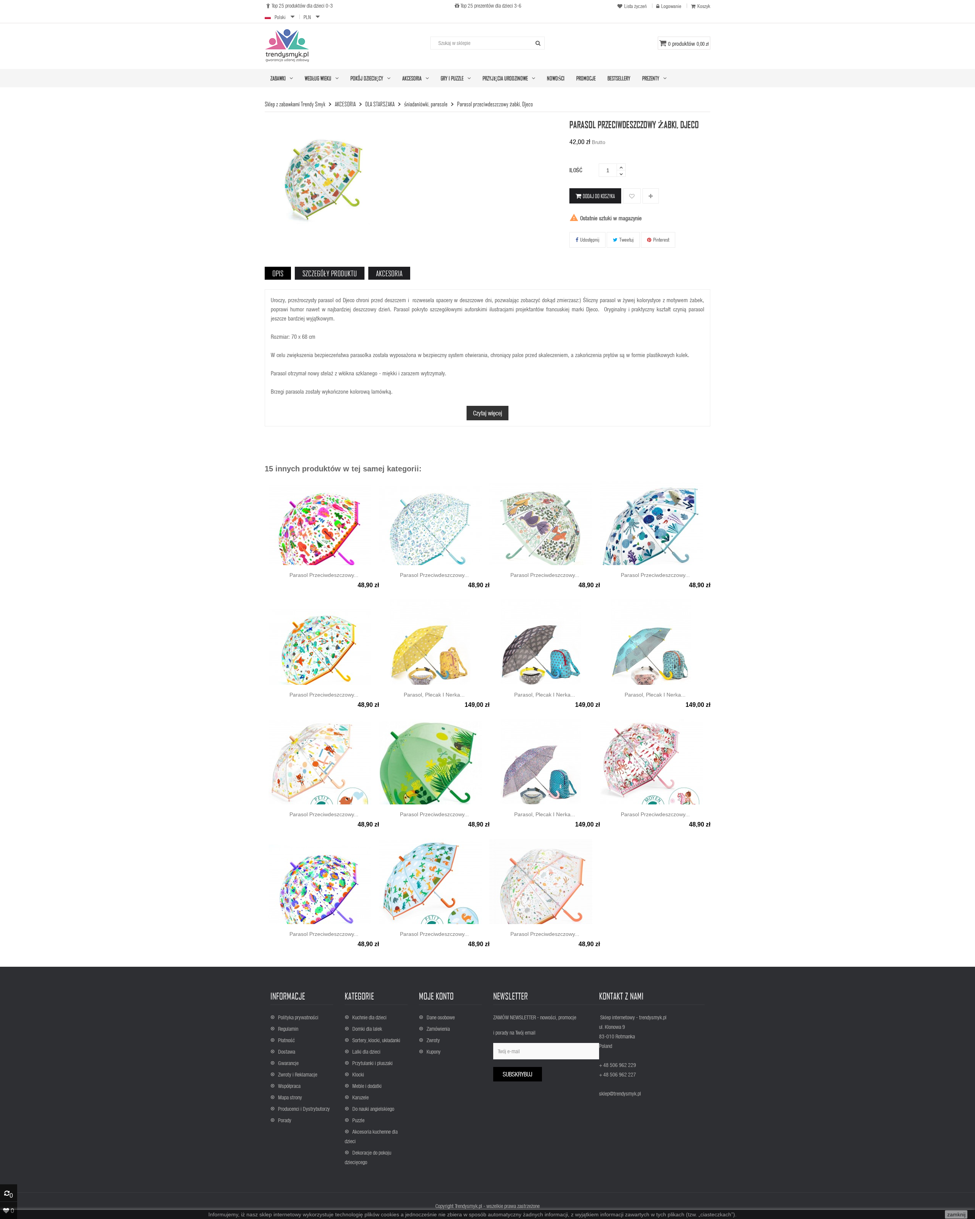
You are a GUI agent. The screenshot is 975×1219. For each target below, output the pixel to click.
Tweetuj (626, 239)
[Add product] (651, 196)
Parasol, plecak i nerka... (434, 695)
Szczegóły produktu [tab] (329, 273)
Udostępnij (589, 239)
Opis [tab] (277, 273)
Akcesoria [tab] (389, 273)
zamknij (956, 1214)
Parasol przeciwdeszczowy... (323, 575)
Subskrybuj (517, 1074)
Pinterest (661, 239)
